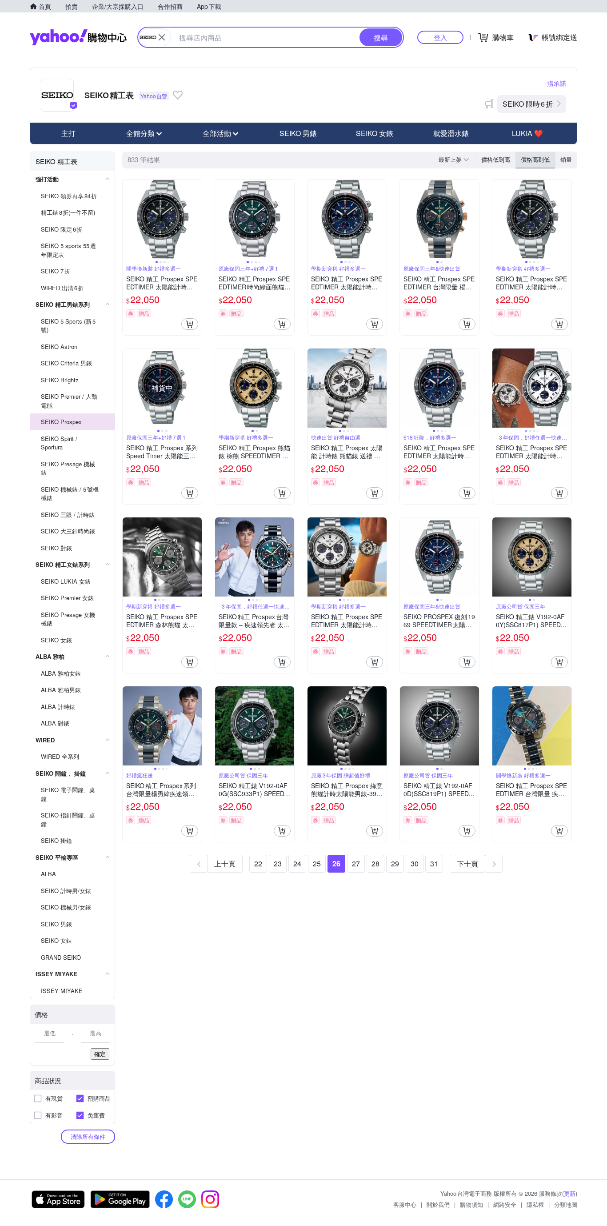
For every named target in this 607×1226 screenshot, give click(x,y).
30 (415, 863)
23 (278, 863)
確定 (100, 1054)
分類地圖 (565, 1204)
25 (317, 863)
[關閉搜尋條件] (161, 37)
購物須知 (471, 1204)
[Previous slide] (128, 219)
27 (356, 863)
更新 (569, 1193)
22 (258, 863)
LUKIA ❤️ (527, 133)
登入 (440, 37)
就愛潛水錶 (451, 133)
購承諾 (556, 83)
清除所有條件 (88, 1136)
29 (395, 863)
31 (434, 863)
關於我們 (438, 1204)
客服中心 (404, 1204)
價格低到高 (495, 159)
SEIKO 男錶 (298, 133)
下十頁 (467, 863)
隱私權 (535, 1204)
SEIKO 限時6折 (528, 104)
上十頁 (225, 863)
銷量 (566, 159)
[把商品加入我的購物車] (189, 324)
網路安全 (504, 1204)
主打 (68, 133)
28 (375, 863)
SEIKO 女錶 (374, 133)
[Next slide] (196, 219)
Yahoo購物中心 (78, 37)
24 (297, 863)
